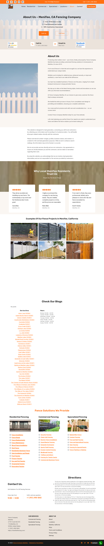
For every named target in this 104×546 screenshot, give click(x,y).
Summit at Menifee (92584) (24, 372)
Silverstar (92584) (24, 361)
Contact (80, 6)
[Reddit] (23, 2)
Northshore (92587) (24, 343)
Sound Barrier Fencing (48, 442)
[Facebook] (7, 2)
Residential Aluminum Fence (21, 451)
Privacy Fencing (17, 458)
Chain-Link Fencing (47, 437)
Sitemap (51, 535)
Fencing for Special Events (78, 447)
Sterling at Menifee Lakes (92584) (24, 365)
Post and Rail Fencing (76, 440)
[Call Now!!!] (101, 543)
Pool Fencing (16, 456)
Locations (52, 522)
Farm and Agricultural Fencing (79, 442)
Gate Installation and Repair (21, 453)
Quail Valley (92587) (24, 352)
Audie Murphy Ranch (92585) (24, 315)
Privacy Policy (53, 533)
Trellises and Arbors (47, 455)
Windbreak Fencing (47, 452)
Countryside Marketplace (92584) (24, 320)
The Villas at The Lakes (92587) (24, 391)
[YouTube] (15, 2)
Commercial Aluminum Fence (50, 460)
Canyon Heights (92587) (24, 318)
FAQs (50, 527)
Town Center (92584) (24, 397)
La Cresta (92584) (24, 330)
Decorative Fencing (18, 466)
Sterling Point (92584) (24, 367)
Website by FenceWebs (36, 543)
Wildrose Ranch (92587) (24, 404)
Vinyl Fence (15, 448)
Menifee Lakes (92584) (24, 337)
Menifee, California (54, 525)
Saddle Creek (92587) (24, 356)
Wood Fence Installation (19, 445)
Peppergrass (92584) (24, 350)
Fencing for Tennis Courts (49, 457)
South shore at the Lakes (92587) (24, 363)
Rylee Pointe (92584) (24, 354)
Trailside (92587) (24, 400)
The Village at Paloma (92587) (24, 387)
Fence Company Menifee (20, 543)
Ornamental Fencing (18, 464)
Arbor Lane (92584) (24, 313)
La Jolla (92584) (24, 333)
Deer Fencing (74, 445)
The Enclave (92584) (24, 376)
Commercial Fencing (34, 519)
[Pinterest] (19, 2)
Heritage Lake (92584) (24, 328)
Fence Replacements (18, 440)
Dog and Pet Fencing (18, 461)
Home (23, 6)
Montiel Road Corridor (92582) (24, 339)
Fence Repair (16, 437)
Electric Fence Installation (49, 440)
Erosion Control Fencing (48, 450)
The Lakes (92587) (24, 378)
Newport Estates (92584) (24, 341)
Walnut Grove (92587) (24, 402)
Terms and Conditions (55, 530)
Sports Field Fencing (47, 447)
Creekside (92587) (24, 324)
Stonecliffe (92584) (24, 369)
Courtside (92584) (24, 322)
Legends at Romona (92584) (24, 335)
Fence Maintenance (18, 443)
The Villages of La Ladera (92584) (24, 389)
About (50, 519)
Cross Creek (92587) (24, 326)
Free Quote (91, 6)
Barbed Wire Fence (75, 435)
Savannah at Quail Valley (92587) (24, 359)
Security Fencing (46, 435)
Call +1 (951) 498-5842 (90, 2)
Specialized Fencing (34, 525)
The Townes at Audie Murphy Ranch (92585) (24, 382)
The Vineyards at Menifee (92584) (24, 395)
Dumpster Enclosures (47, 445)
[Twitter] (11, 2)
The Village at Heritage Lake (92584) (24, 384)
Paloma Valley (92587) (24, 346)
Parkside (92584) (24, 348)
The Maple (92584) (24, 380)
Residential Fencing (34, 522)
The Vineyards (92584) (24, 393)
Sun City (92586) (24, 374)
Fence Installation (17, 435)
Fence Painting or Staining (78, 450)
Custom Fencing (75, 437)
